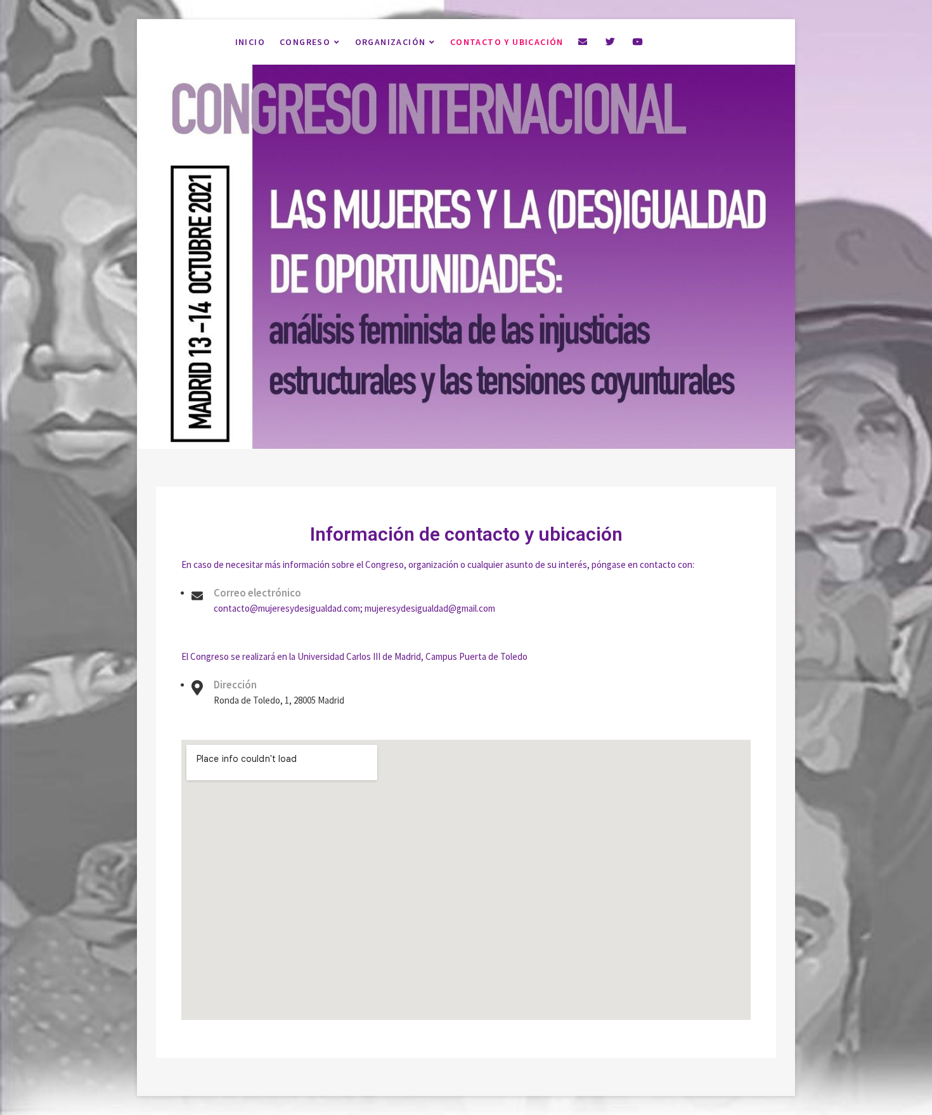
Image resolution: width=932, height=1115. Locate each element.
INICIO (250, 42)
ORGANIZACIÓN (390, 42)
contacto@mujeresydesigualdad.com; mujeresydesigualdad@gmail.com (354, 608)
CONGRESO (305, 42)
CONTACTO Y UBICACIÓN (507, 42)
